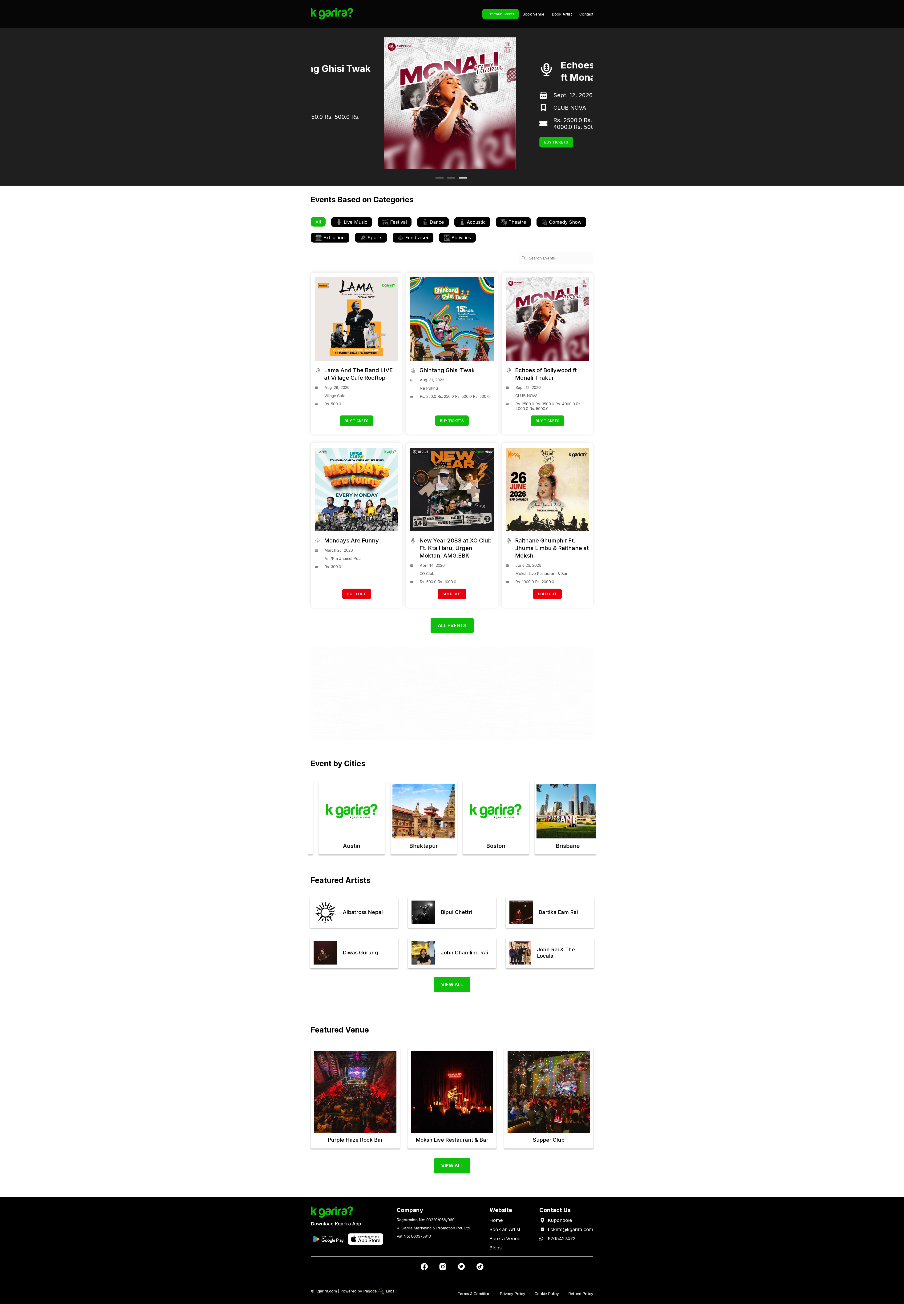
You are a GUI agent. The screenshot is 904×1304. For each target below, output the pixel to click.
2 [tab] (449, 179)
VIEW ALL (452, 984)
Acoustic (476, 222)
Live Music (355, 222)
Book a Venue (505, 1238)
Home (496, 1220)
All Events (452, 625)
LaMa (487, 135)
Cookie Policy (547, 1293)
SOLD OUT (356, 594)
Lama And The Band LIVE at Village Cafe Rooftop (532, 68)
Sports (374, 237)
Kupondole (560, 1220)
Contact (586, 14)
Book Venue (533, 14)
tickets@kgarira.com (570, 1229)
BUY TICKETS (483, 151)
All (318, 222)
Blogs (495, 1248)
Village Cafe (496, 111)
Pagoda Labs (378, 1291)
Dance (437, 222)
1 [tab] (438, 179)
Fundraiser (417, 237)
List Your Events (500, 14)
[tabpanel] (452, 103)
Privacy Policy (512, 1293)
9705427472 (562, 1238)
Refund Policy (580, 1293)
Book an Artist (505, 1229)
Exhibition (334, 237)
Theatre (517, 222)
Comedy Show (565, 222)
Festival (398, 222)
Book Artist (562, 14)
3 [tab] (461, 179)
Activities (461, 237)
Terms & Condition (474, 1293)
